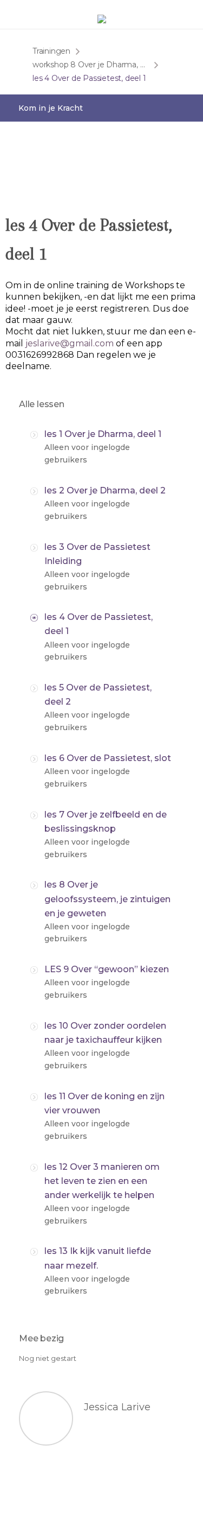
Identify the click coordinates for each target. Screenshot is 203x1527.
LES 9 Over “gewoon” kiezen (106, 969)
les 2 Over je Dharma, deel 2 (105, 490)
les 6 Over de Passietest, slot (107, 758)
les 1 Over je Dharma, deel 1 (102, 434)
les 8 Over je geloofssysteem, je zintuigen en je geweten (107, 898)
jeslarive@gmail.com (69, 343)
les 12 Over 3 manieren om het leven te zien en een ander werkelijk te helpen (102, 1181)
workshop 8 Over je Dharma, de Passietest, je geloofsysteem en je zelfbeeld (90, 64)
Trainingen (51, 51)
